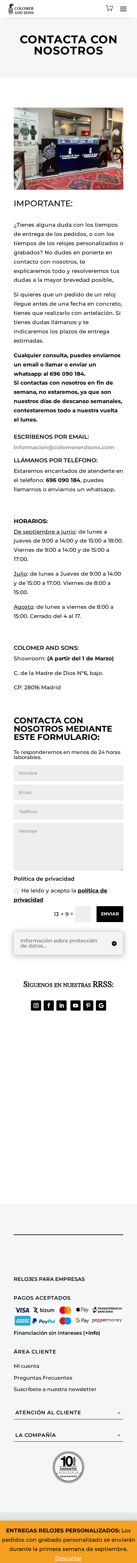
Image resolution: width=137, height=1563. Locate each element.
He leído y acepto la (60, 895)
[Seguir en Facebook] (49, 1005)
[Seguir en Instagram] (36, 1005)
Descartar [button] (68, 1558)
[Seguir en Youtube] (75, 1005)
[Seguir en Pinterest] (88, 1005)
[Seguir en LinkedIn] (61, 1005)
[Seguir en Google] (101, 1005)
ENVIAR (110, 914)
